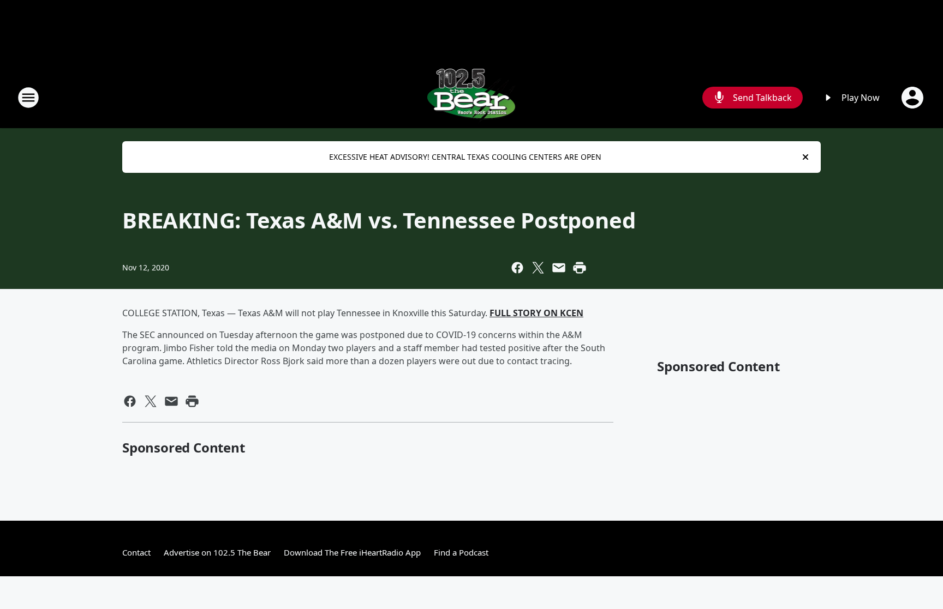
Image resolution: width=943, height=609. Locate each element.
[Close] (805, 157)
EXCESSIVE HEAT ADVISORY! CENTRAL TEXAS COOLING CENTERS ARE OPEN (465, 157)
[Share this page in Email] (558, 267)
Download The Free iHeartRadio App (352, 552)
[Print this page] (579, 267)
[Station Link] (471, 97)
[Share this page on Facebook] (517, 267)
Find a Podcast (461, 552)
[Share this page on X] (538, 267)
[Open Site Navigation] (28, 97)
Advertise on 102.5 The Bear (217, 552)
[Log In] (914, 97)
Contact (136, 552)
